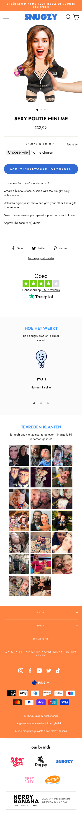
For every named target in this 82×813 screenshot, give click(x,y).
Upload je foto (39, 144)
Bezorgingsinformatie (41, 258)
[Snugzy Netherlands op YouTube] (39, 670)
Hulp (41, 625)
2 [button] (42, 110)
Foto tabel (72, 144)
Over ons (41, 639)
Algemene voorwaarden (31, 723)
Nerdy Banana (58, 731)
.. (64, 723)
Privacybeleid (54, 723)
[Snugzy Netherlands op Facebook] (30, 670)
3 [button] (45, 110)
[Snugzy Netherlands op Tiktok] (58, 670)
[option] (41, 5)
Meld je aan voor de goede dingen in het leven (41, 654)
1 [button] (37, 110)
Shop (41, 612)
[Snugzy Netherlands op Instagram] (20, 670)
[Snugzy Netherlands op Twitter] (48, 670)
